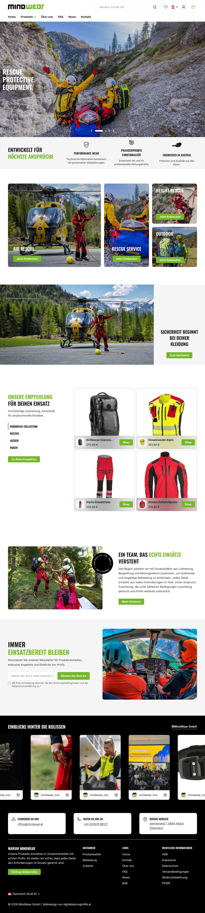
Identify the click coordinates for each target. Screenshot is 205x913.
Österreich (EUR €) (24, 894)
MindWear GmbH (29, 904)
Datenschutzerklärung (24, 686)
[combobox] (127, 7)
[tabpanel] (135, 450)
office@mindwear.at (30, 824)
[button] (99, 131)
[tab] (33, 426)
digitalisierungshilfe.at (77, 904)
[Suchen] (155, 7)
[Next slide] (113, 131)
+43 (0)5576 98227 (95, 824)
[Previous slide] (92, 131)
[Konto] (183, 7)
